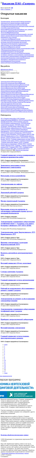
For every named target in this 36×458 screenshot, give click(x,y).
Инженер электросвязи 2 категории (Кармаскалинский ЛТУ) (14, 243)
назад (5, 344)
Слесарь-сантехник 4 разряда (12, 272)
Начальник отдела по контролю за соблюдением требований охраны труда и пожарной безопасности (16, 211)
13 (5, 365)
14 (5, 366)
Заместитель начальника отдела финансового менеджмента (13, 166)
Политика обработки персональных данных (14, 435)
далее (5, 373)
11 (5, 362)
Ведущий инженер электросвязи (13, 328)
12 (5, 363)
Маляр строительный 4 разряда (13, 201)
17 (5, 371)
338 (12, 8)
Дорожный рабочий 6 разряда (12, 192)
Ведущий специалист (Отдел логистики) (16, 263)
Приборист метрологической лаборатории (17, 319)
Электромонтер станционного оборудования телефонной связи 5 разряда (18, 310)
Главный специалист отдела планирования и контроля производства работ (18, 156)
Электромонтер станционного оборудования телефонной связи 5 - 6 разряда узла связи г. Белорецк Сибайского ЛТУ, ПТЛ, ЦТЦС (18, 223)
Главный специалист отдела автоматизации (17, 280)
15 (5, 368)
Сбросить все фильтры (21, 150)
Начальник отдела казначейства (13, 176)
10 (5, 360)
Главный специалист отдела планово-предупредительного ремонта (15, 337)
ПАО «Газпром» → (6, 9)
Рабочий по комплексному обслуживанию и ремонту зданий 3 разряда (17, 289)
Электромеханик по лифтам (11, 184)
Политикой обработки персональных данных (15, 453)
